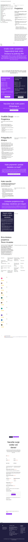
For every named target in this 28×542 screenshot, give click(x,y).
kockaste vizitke (24, 35)
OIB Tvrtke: (15, 463)
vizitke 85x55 (23, 39)
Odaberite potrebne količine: (11, 475)
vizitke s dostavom (22, 40)
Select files (13, 494)
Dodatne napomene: (8, 499)
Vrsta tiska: (8, 478)
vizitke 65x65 (16, 39)
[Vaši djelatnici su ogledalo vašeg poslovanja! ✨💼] (24, 358)
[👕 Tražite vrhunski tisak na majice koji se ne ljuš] (17, 354)
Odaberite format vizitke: (17, 479)
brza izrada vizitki (25, 34)
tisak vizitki (18, 38)
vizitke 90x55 (17, 40)
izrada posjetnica (17, 35)
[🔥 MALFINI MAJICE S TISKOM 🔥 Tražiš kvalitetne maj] (4, 357)
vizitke (26, 38)
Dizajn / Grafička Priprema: (10, 485)
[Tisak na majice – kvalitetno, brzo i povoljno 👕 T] (17, 404)
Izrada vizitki (20, 35)
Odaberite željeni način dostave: (11, 469)
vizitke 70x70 (19, 39)
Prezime (14, 458)
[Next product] (27, 5)
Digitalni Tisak (19, 34)
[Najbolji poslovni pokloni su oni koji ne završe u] (4, 399)
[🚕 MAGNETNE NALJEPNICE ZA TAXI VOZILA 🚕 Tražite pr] (11, 363)
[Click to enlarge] (1, 21)
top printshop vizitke (22, 38)
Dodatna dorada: (9, 482)
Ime (6, 458)
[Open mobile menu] (14, 2)
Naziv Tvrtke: (7, 463)
